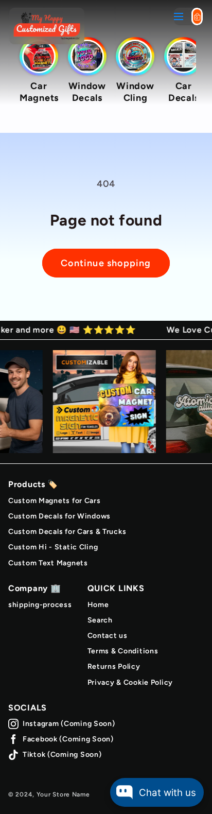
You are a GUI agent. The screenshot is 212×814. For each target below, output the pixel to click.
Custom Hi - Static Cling (53, 547)
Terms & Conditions (122, 651)
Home (98, 604)
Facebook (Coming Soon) (68, 739)
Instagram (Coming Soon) (69, 723)
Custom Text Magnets (48, 563)
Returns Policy (113, 666)
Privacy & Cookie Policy (130, 682)
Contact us (107, 635)
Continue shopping (106, 263)
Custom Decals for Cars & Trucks (67, 531)
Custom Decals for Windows (59, 516)
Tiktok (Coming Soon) (62, 754)
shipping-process (40, 604)
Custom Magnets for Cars (54, 500)
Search (100, 620)
